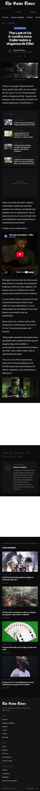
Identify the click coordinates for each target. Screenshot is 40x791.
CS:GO (37, 17)
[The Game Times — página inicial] (20, 4)
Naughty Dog (8, 453)
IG (5, 8)
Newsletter (5, 777)
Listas (4, 746)
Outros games (6, 757)
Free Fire (5, 17)
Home (3, 23)
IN (24, 56)
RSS (37, 788)
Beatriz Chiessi (19, 50)
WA (19, 56)
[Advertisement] (20, 424)
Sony (28, 453)
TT (12, 8)
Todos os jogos (7, 761)
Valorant (30, 17)
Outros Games (11, 23)
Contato (4, 770)
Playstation (19, 453)
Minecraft (5, 737)
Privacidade (30, 788)
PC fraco (5, 753)
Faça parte (5, 773)
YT (8, 8)
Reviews (4, 750)
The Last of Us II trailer (13, 456)
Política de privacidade (9, 780)
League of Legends (17, 17)
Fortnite (4, 734)
